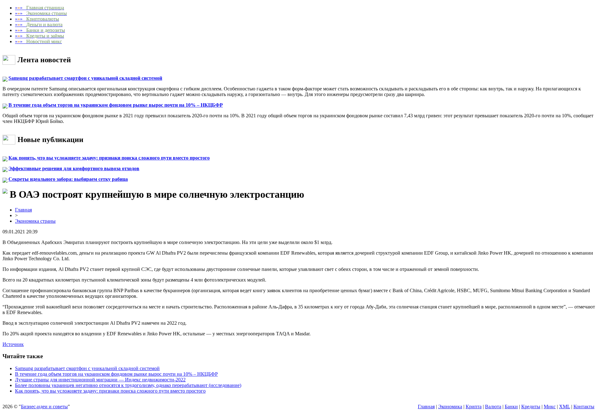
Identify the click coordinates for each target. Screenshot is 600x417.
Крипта (474, 406)
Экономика (450, 406)
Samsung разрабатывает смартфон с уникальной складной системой (85, 78)
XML (564, 406)
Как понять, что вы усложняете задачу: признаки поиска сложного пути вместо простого (109, 157)
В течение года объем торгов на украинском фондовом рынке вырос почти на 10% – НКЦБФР (115, 105)
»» (39, 7)
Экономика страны (35, 221)
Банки (511, 406)
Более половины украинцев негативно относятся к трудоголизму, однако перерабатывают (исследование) (128, 385)
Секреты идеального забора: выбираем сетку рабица (68, 179)
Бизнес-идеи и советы (44, 406)
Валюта (493, 406)
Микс (550, 406)
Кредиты (530, 406)
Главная (23, 209)
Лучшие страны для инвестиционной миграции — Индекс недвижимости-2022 (100, 379)
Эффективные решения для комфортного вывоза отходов (73, 168)
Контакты (583, 406)
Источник (13, 344)
